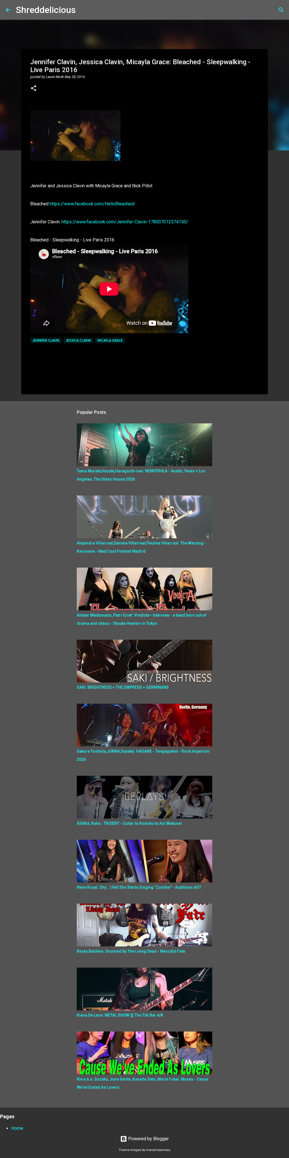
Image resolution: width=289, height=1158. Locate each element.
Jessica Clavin (78, 340)
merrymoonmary (158, 1150)
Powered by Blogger (148, 1138)
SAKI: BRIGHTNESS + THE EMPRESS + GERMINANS (123, 687)
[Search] (83, 10)
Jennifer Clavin (45, 340)
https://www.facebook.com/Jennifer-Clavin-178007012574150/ (125, 222)
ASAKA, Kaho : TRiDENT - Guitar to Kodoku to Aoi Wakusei (129, 823)
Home (17, 1128)
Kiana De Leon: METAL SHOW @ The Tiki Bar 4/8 (120, 1015)
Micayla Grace (110, 340)
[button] (33, 89)
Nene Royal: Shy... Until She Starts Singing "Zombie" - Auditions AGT (139, 887)
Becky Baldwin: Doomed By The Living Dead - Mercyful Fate (131, 951)
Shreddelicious (46, 10)
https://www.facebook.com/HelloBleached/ (92, 203)
